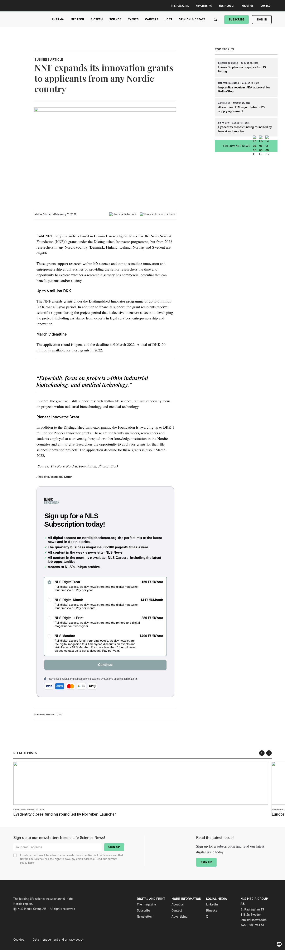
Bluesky (211, 910)
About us (178, 904)
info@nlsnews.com (254, 920)
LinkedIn (212, 904)
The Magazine (180, 6)
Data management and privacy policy (58, 939)
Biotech (97, 19)
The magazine (146, 904)
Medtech (77, 19)
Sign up (114, 847)
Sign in (261, 20)
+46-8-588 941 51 (252, 925)
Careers (151, 19)
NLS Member (227, 6)
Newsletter (144, 916)
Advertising (204, 6)
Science (115, 19)
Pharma (58, 19)
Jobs (168, 19)
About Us (248, 6)
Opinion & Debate (192, 19)
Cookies (18, 939)
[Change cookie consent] (279, 944)
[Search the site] (215, 19)
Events (133, 19)
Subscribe (236, 20)
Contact (266, 6)
